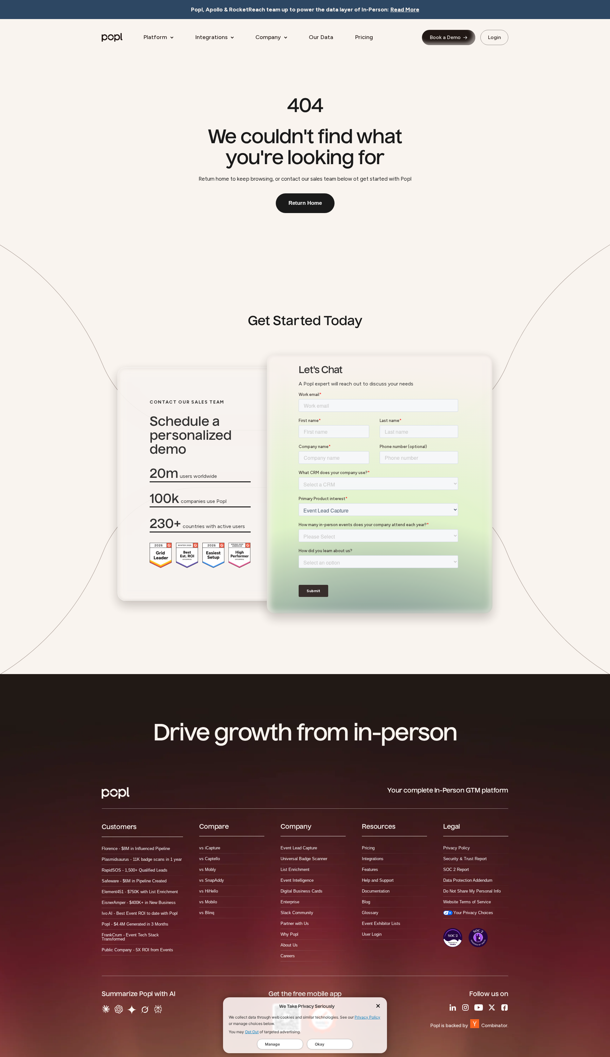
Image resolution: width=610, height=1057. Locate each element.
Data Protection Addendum (467, 880)
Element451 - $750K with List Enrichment (140, 891)
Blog (366, 902)
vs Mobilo (208, 902)
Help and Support (378, 880)
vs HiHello (208, 891)
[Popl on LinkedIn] (453, 1007)
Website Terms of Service (467, 902)
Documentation (376, 891)
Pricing (364, 37)
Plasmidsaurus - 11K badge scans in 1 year (142, 859)
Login (494, 37)
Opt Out (252, 1031)
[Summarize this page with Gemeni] (132, 1011)
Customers (119, 827)
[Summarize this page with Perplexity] (158, 1011)
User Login (372, 934)
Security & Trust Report (465, 858)
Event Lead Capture (299, 848)
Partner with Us (295, 923)
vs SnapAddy (211, 880)
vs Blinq (206, 912)
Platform (155, 37)
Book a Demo (445, 37)
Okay (319, 1044)
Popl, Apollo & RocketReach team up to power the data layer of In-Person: (305, 9)
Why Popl (289, 934)
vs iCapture (209, 848)
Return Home (305, 203)
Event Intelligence (297, 880)
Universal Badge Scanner (304, 858)
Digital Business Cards (301, 891)
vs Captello (209, 858)
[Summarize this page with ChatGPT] (118, 1011)
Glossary (370, 912)
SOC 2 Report (456, 869)
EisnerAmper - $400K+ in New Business (139, 902)
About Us (289, 945)
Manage (272, 1044)
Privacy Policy (367, 1017)
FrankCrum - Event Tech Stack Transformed (130, 937)
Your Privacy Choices (473, 912)
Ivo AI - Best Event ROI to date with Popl (140, 913)
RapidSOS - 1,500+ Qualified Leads (134, 870)
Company (268, 37)
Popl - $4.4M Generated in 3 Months (135, 924)
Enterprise (290, 902)
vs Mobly (207, 869)
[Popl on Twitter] (492, 1007)
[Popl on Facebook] (504, 1007)
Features (370, 869)
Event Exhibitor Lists (381, 923)
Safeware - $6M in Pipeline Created (134, 881)
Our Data (321, 37)
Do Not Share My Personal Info (472, 891)
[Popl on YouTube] (478, 1007)
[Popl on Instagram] (465, 1007)
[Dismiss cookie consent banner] (378, 1006)
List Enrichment (295, 869)
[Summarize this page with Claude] (106, 1011)
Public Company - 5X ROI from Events (137, 949)
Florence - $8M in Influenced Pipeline (136, 848)
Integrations (211, 37)
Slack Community (297, 912)
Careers (288, 955)
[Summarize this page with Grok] (145, 1011)
